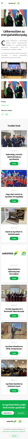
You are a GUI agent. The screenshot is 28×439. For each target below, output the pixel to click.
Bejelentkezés (8, 413)
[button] (2, 3)
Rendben (14, 436)
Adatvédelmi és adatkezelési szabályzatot (13, 431)
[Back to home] (14, 3)
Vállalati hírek (5, 105)
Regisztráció (21, 413)
